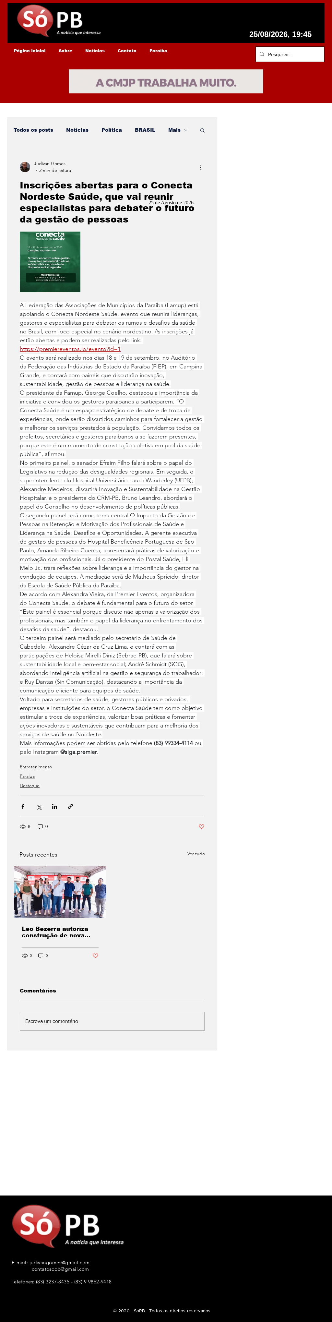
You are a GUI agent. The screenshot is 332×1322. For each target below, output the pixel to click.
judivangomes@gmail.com (60, 1262)
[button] (202, 130)
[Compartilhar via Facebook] (23, 806)
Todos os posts (33, 130)
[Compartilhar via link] (70, 806)
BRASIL (145, 130)
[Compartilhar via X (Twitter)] (39, 806)
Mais (174, 130)
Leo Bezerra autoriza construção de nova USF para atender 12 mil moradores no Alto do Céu (57, 932)
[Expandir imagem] (50, 262)
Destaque (30, 785)
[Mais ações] (201, 167)
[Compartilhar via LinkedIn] (55, 806)
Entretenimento (36, 767)
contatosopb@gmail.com (60, 1269)
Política (111, 130)
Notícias (77, 130)
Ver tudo (196, 854)
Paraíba (27, 776)
